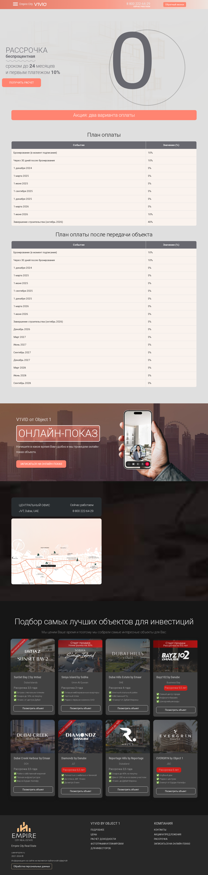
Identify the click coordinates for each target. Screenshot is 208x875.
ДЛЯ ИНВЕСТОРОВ (101, 848)
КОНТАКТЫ (160, 829)
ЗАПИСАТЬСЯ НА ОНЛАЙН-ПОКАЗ (41, 463)
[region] (104, 65)
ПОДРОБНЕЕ (97, 829)
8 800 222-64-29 (138, 4)
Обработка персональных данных (31, 866)
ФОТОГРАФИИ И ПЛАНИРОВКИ (107, 843)
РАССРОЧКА (161, 839)
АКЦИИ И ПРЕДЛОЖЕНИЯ (167, 834)
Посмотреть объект (33, 708)
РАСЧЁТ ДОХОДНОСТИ (103, 839)
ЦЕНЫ (94, 834)
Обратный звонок (174, 4)
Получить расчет (21, 82)
